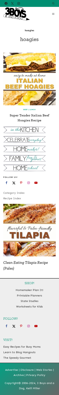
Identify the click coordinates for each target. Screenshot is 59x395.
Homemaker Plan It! (29, 290)
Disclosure (27, 369)
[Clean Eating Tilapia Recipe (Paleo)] (29, 230)
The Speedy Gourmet (17, 357)
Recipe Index (12, 198)
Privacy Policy (35, 375)
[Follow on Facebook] (6, 183)
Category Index (14, 192)
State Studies (29, 301)
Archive (19, 375)
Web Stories (44, 369)
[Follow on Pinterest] (21, 183)
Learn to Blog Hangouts (19, 352)
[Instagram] (18, 3)
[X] (12, 3)
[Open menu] (53, 14)
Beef (25, 110)
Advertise (11, 369)
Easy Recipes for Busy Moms (21, 346)
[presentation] (29, 79)
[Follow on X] (14, 183)
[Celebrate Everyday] (29, 140)
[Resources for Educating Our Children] (29, 168)
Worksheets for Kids (29, 306)
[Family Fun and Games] (29, 159)
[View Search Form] (53, 3)
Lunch (33, 110)
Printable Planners (29, 295)
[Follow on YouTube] (36, 183)
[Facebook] (6, 3)
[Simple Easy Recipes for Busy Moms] (29, 130)
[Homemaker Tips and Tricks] (29, 149)
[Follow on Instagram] (28, 183)
